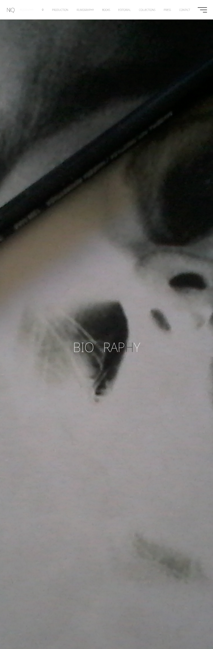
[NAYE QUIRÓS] (11, 10)
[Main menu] (202, 9)
